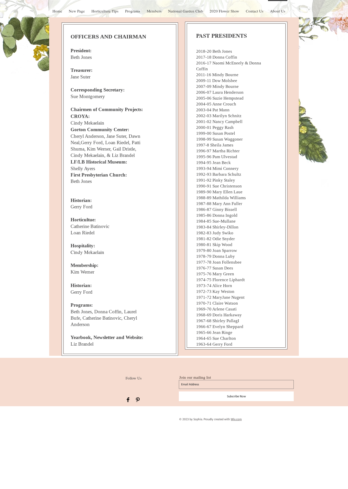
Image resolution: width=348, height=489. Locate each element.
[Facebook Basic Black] (128, 399)
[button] (224, 8)
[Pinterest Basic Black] (137, 399)
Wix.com (236, 419)
